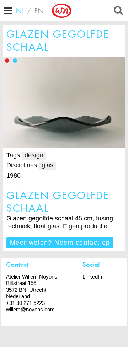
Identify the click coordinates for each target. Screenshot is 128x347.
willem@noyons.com (30, 309)
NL (20, 11)
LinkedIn (92, 277)
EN (39, 11)
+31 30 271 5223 (25, 303)
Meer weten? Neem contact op (60, 242)
